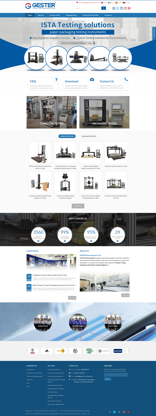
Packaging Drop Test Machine (56, 388)
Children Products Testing (34, 373)
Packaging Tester (71, 15)
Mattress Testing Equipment (55, 376)
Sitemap (84, 413)
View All (78, 206)
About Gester (30, 369)
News (28, 386)
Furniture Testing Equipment (35, 376)
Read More (72, 297)
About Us (41, 15)
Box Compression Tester (54, 401)
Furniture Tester (54, 15)
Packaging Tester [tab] (89, 136)
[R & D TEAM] (113, 331)
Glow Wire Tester (52, 392)
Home (30, 15)
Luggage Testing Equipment (55, 385)
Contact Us (108, 15)
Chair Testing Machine (54, 369)
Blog (28, 383)
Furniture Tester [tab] (67, 136)
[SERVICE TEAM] (78, 331)
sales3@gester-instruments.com (91, 2)
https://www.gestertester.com (73, 413)
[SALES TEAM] (43, 331)
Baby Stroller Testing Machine (56, 404)
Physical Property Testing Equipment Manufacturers (45, 410)
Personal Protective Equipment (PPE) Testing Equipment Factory (75, 410)
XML (89, 413)
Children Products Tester (91, 15)
